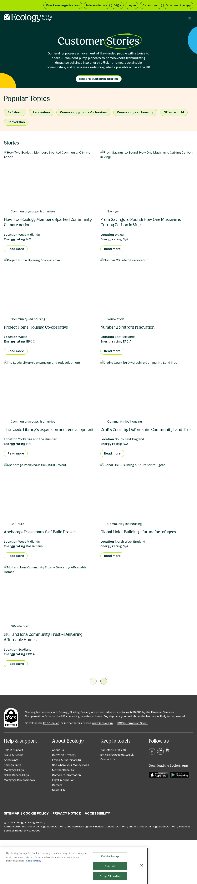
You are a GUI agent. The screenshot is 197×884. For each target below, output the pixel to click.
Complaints (11, 760)
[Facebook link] (152, 753)
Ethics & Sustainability (66, 760)
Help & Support (13, 750)
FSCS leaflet (51, 723)
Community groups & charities (83, 112)
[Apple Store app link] (158, 777)
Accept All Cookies (110, 876)
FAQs (117, 5)
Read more (16, 249)
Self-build (15, 112)
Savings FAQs (12, 765)
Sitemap (11, 813)
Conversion (16, 122)
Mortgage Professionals (19, 780)
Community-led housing (135, 112)
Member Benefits (63, 770)
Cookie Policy (36, 813)
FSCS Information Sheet (132, 723)
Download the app (178, 5)
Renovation (41, 112)
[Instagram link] (169, 751)
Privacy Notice (67, 813)
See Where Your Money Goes (70, 765)
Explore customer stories (98, 79)
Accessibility (97, 813)
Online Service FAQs (16, 775)
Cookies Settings (110, 856)
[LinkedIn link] (160, 753)
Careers (57, 785)
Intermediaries (96, 5)
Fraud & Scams (13, 755)
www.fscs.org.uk (102, 723)
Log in (132, 5)
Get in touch (150, 5)
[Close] (141, 865)
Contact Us (107, 759)
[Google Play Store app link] (180, 777)
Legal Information (63, 780)
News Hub (58, 790)
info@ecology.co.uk (121, 754)
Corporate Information (66, 775)
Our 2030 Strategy (64, 755)
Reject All (110, 866)
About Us (58, 750)
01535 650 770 (116, 750)
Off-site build (174, 112)
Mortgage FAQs (14, 770)
